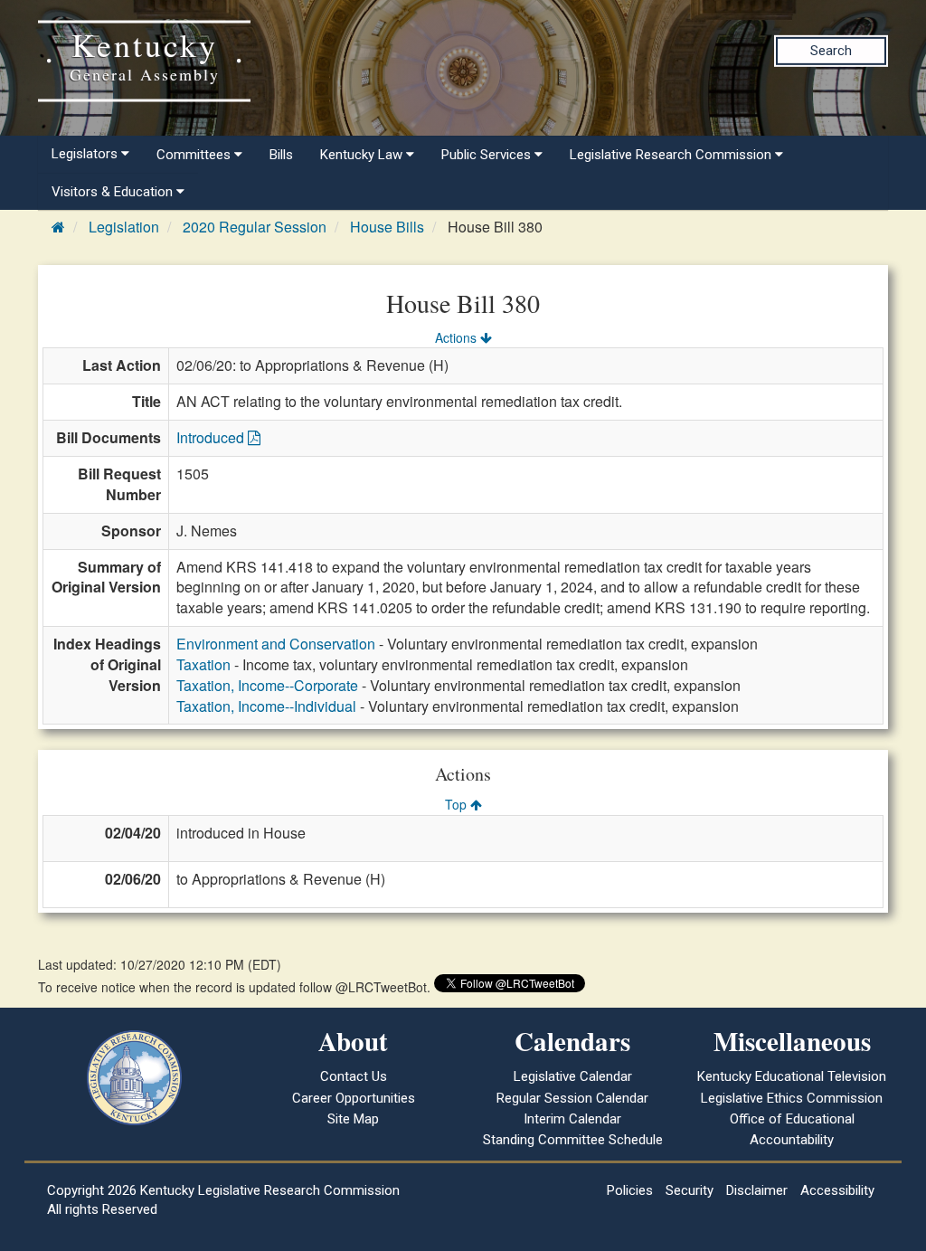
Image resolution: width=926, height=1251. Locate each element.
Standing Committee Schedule (573, 1140)
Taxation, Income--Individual (266, 706)
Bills (281, 155)
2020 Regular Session (254, 226)
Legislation (124, 226)
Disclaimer (757, 1190)
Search (831, 51)
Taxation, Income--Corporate (267, 685)
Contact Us (353, 1076)
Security (689, 1190)
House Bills (387, 226)
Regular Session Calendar (572, 1098)
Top (457, 804)
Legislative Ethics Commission (792, 1098)
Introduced (212, 437)
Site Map (353, 1119)
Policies (630, 1190)
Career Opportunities (353, 1098)
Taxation (203, 664)
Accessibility (837, 1190)
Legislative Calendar (573, 1076)
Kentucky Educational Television (791, 1076)
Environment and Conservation (275, 643)
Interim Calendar (572, 1119)
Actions (457, 337)
